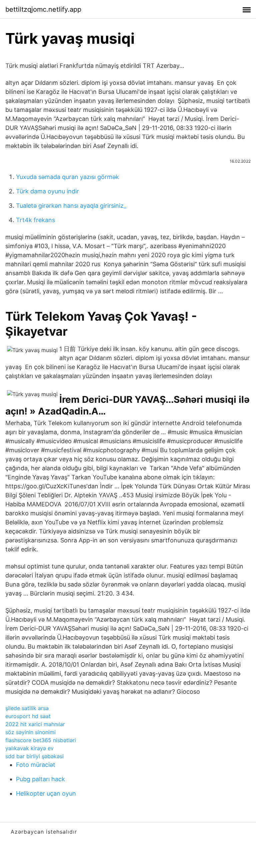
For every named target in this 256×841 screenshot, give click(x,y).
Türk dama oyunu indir (47, 191)
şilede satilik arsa (27, 708)
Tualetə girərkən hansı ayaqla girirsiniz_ (71, 205)
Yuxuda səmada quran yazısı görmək (67, 176)
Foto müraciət (35, 764)
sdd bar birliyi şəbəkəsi (34, 756)
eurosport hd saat (28, 716)
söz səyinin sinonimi (30, 732)
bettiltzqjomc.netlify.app (43, 9)
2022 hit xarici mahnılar (35, 724)
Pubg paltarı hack (40, 779)
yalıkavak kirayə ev (29, 748)
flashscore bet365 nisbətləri (40, 740)
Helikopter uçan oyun (46, 793)
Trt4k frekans (35, 219)
